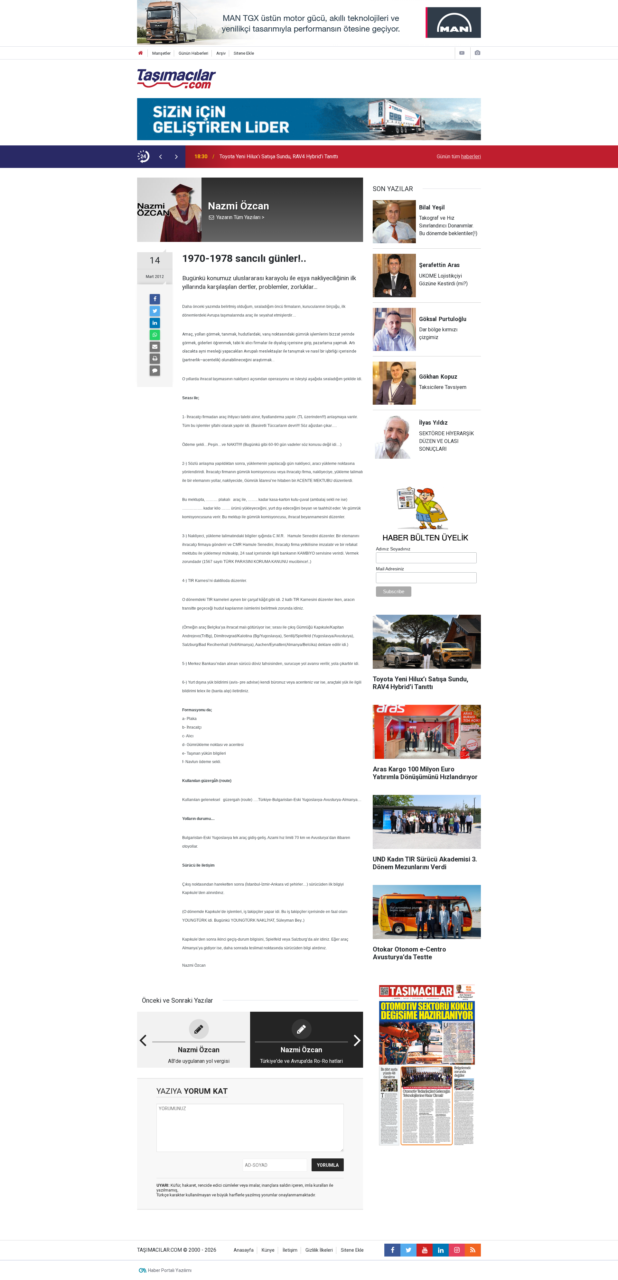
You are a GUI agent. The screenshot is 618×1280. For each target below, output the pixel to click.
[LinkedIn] (155, 323)
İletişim (290, 1250)
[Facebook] (155, 299)
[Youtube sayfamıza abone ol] (425, 1250)
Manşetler (161, 53)
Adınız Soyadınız (393, 548)
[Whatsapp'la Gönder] (155, 335)
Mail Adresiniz (390, 568)
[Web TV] (461, 53)
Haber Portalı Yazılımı (170, 1270)
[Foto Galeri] (477, 53)
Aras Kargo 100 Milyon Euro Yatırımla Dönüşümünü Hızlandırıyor (291, 156)
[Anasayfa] (140, 53)
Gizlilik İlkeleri (319, 1250)
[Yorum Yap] (155, 370)
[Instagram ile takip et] (457, 1250)
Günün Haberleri (193, 53)
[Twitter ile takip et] (408, 1250)
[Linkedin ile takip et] (441, 1250)
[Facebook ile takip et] (392, 1250)
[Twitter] (155, 311)
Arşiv (221, 53)
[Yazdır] (155, 359)
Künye (268, 1250)
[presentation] (160, 157)
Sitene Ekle (244, 53)
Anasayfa (244, 1250)
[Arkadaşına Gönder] (155, 347)
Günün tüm (459, 156)
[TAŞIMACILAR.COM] (176, 78)
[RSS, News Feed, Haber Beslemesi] (473, 1250)
